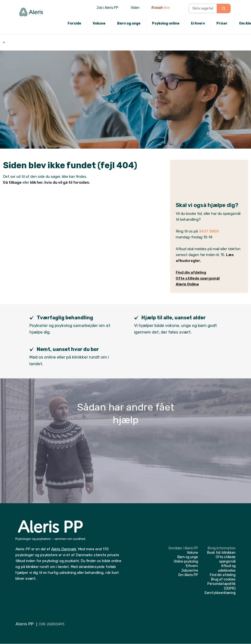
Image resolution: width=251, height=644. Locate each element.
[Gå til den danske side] (232, 10)
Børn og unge (128, 23)
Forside (74, 23)
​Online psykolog (186, 561)
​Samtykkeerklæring (220, 593)
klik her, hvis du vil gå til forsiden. (60, 182)
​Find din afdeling (191, 272)
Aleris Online (160, 8)
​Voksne (192, 553)
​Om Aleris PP (188, 575)
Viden (135, 8)
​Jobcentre (189, 570)
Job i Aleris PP (107, 8)
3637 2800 (209, 231)
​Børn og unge (187, 557)
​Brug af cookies (223, 579)
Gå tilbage (12, 182)
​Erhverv (192, 566)
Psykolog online (165, 23)
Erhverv (198, 23)
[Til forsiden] (31, 12)
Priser (221, 23)
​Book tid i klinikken (221, 553)
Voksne (99, 23)
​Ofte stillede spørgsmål (226, 559)
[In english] (245, 10)
